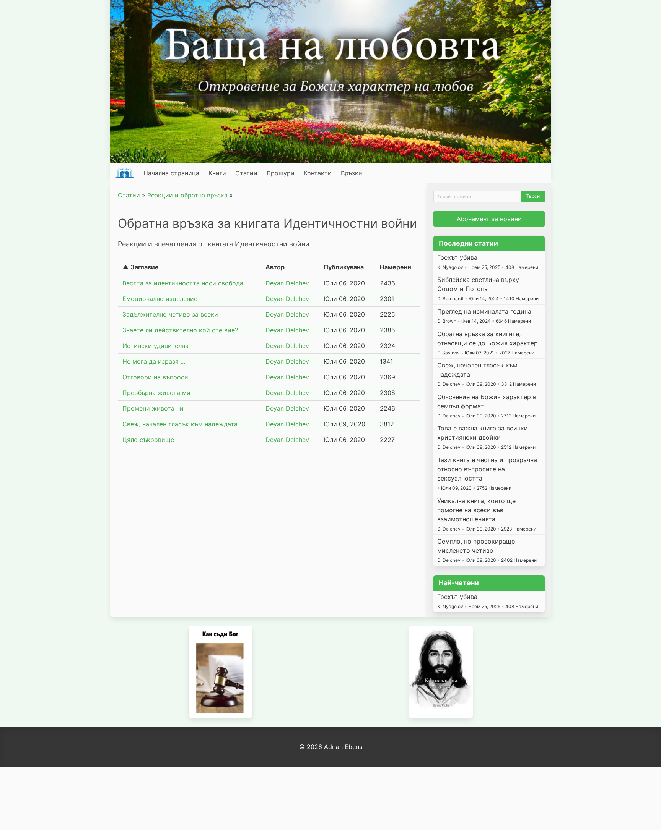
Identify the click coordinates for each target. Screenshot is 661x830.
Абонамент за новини (489, 219)
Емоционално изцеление (159, 299)
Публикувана (344, 267)
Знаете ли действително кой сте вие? (180, 330)
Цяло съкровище (148, 439)
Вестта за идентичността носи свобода (182, 283)
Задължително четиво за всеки (170, 314)
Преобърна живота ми (156, 392)
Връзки (351, 173)
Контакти (318, 173)
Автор (275, 267)
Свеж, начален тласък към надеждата (180, 424)
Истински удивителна (155, 345)
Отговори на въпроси (155, 377)
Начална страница (171, 173)
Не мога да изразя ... (153, 361)
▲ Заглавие (140, 267)
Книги (217, 173)
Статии (246, 173)
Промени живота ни (153, 408)
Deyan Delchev (287, 283)
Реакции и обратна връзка (187, 195)
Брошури (281, 173)
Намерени (395, 267)
